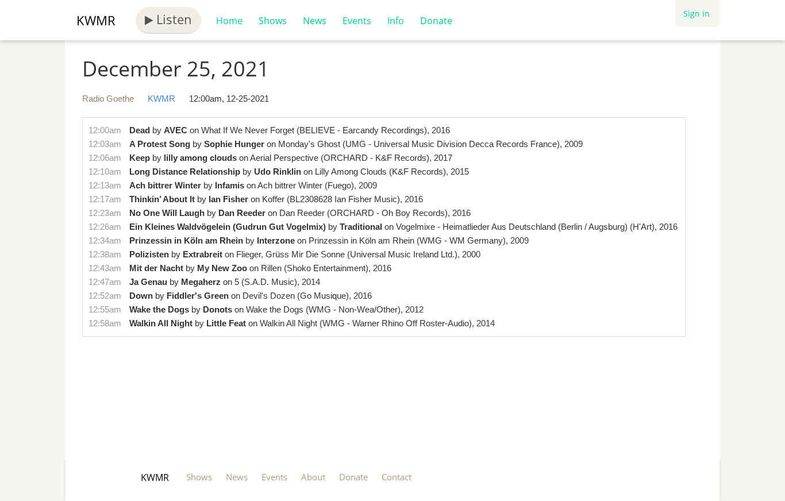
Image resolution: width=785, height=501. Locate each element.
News (314, 20)
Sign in (696, 13)
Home (229, 20)
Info (395, 20)
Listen (172, 19)
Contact (396, 477)
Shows (273, 20)
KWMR (96, 20)
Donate (436, 20)
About (313, 477)
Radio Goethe (108, 98)
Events (357, 20)
